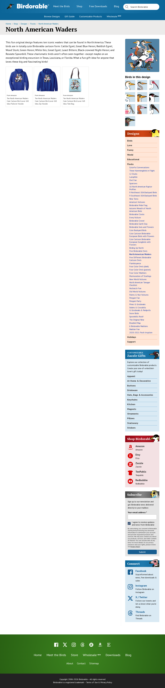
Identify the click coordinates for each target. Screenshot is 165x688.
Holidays (131, 337)
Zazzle (139, 463)
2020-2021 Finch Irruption (140, 332)
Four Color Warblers (137, 273)
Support (131, 341)
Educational (133, 159)
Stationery (132, 423)
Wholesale (114, 16)
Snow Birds (134, 313)
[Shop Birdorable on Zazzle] (91, 645)
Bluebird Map (135, 323)
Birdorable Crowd (136, 220)
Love (129, 145)
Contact (81, 663)
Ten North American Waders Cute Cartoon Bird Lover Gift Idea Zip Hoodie (46, 101)
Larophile (133, 177)
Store (74, 655)
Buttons (131, 385)
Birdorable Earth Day (138, 224)
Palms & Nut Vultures (138, 294)
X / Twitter (141, 597)
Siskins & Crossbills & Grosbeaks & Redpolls (140, 308)
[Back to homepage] (33, 6)
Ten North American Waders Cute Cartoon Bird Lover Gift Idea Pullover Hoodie (18, 101)
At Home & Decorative (139, 380)
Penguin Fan (134, 298)
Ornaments (132, 413)
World (130, 154)
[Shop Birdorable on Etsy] (109, 645)
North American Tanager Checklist (139, 283)
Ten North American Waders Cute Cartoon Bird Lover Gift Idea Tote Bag (74, 101)
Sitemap (94, 663)
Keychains (132, 399)
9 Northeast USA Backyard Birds (143, 192)
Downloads (98, 6)
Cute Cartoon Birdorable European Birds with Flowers (141, 234)
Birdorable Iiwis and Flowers (141, 227)
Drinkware (132, 390)
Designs (24, 23)
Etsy (137, 454)
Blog (116, 6)
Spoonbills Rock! (136, 316)
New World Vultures (138, 279)
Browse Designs (52, 16)
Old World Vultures (137, 291)
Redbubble (141, 480)
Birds (129, 140)
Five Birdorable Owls (138, 251)
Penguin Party (135, 301)
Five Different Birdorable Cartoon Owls (140, 258)
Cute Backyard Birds (137, 230)
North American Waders (48, 23)
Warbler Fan (134, 329)
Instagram (141, 585)
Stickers (131, 427)
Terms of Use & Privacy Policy (99, 682)
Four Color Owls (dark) (139, 266)
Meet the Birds (61, 6)
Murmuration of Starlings (140, 276)
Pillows (130, 418)
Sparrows (133, 183)
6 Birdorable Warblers (138, 326)
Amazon (14, 95)
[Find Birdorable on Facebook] (56, 645)
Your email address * (137, 512)
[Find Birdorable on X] (65, 645)
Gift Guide (70, 16)
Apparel (131, 376)
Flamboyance (135, 263)
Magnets (131, 409)
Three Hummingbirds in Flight (142, 170)
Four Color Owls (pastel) (140, 269)
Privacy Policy (135, 547)
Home (8, 23)
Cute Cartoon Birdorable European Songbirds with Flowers (140, 242)
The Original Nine (136, 319)
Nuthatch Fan (135, 288)
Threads (140, 612)
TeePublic (140, 471)
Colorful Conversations (139, 167)
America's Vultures (137, 202)
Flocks (33, 23)
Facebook (140, 571)
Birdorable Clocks (136, 214)
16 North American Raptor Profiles (140, 188)
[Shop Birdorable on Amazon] (100, 645)
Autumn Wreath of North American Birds (140, 209)
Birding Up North (136, 248)
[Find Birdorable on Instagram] (74, 645)
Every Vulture (135, 217)
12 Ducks (133, 174)
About (69, 663)
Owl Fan (133, 180)
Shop (79, 6)
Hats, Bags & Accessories (140, 394)
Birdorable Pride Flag (138, 205)
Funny (130, 149)
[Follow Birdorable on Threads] (82, 645)
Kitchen (131, 404)
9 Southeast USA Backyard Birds (143, 195)
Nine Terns (133, 199)
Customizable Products (90, 16)
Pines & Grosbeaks (137, 304)
